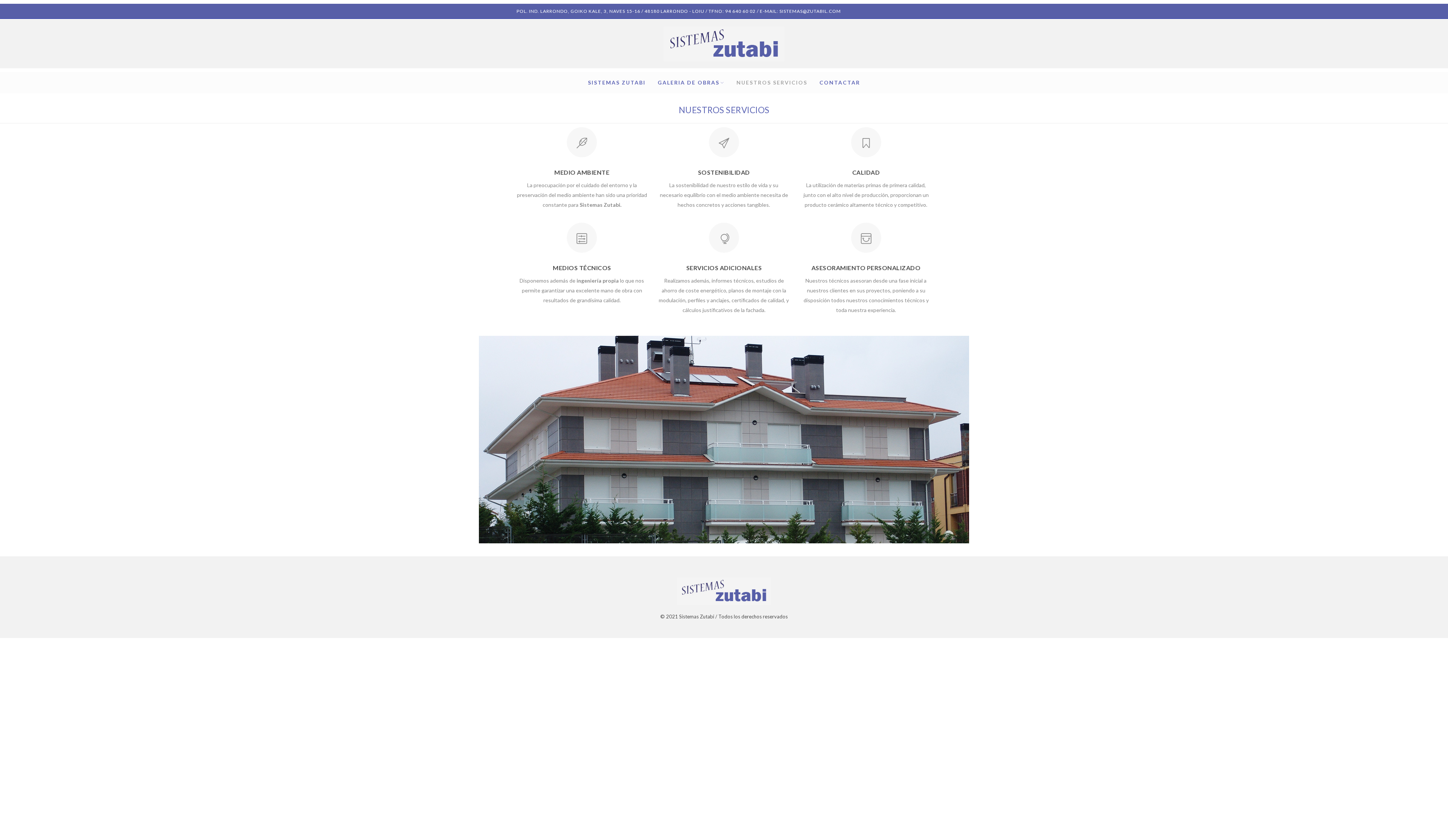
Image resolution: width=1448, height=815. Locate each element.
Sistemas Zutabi (617, 82)
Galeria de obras (688, 82)
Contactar (839, 82)
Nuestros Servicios (771, 82)
